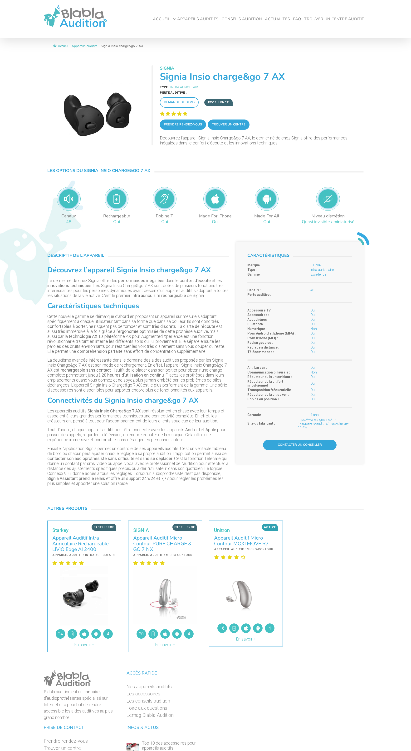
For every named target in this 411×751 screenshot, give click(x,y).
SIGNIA (167, 68)
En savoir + (84, 644)
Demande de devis (179, 102)
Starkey (60, 530)
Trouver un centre (228, 124)
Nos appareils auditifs (149, 686)
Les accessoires (143, 694)
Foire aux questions (147, 708)
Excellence (218, 102)
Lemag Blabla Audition (150, 715)
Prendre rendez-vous (183, 124)
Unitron (222, 530)
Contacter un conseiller (300, 445)
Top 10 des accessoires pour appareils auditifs (169, 746)
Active (270, 527)
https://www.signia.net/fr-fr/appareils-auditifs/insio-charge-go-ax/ (323, 423)
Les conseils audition (148, 701)
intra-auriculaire (185, 87)
